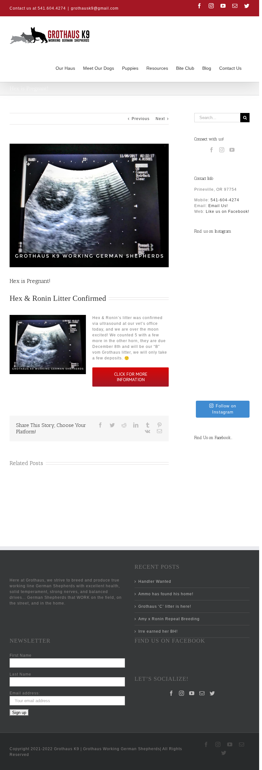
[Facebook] (211, 149)
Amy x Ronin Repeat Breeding (169, 619)
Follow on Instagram (224, 409)
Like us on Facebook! (227, 211)
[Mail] (202, 693)
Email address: (25, 693)
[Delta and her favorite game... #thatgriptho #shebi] (221, 267)
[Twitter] (212, 693)
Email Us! (218, 206)
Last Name (20, 674)
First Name (21, 655)
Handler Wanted (154, 581)
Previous (141, 118)
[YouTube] (232, 149)
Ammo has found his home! (165, 594)
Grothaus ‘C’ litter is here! (164, 606)
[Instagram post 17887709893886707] (221, 371)
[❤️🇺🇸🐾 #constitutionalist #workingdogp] (221, 319)
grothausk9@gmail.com (95, 8)
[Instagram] (222, 149)
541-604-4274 (225, 200)
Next (160, 118)
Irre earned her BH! (158, 631)
